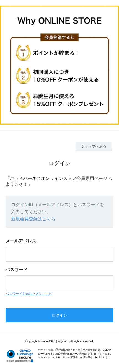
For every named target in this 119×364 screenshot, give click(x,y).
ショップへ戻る (93, 146)
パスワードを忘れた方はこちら (29, 294)
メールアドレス (21, 241)
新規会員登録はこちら (33, 218)
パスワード (17, 269)
